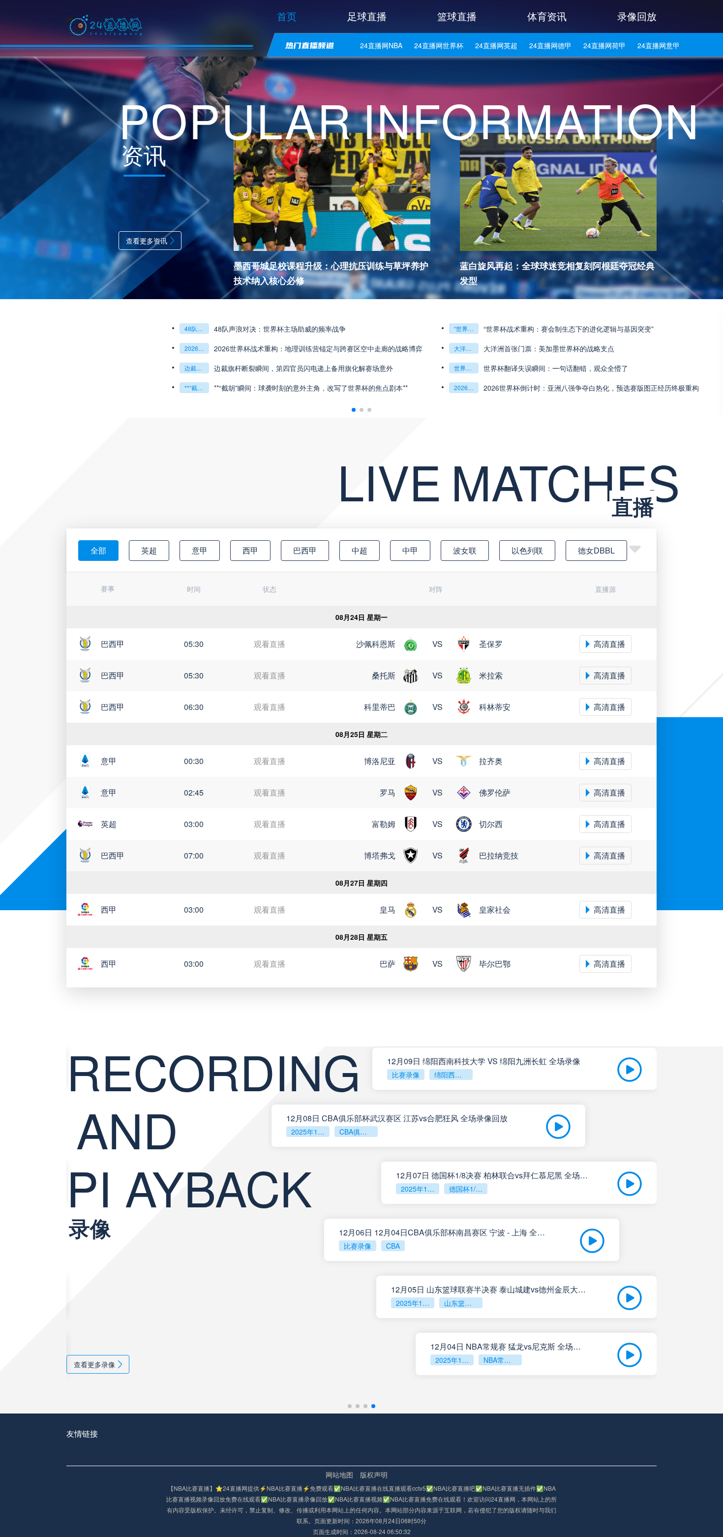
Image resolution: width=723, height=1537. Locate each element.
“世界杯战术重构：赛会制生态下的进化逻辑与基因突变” (466, 328)
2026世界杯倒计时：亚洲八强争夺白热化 (466, 387)
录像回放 (637, 16)
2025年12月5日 (310, 1132)
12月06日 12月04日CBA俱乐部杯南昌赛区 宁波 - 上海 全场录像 (444, 1232)
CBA (393, 1246)
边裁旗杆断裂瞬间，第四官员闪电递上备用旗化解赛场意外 (303, 368)
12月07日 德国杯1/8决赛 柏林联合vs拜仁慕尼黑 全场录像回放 (492, 1175)
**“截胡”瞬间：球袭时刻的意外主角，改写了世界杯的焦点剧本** (311, 388)
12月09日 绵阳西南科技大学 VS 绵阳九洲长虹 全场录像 (483, 1061)
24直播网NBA (381, 45)
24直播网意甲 (658, 45)
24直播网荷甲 (604, 45)
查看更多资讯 (146, 241)
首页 (287, 16)
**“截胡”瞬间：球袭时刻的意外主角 (196, 387)
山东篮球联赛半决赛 (463, 1303)
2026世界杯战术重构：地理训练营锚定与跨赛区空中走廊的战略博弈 (196, 348)
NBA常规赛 (500, 1360)
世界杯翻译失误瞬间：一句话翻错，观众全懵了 (555, 368)
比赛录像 (406, 1074)
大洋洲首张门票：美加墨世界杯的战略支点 (466, 348)
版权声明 (374, 1474)
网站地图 (339, 1474)
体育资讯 (547, 16)
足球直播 (367, 16)
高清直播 (609, 643)
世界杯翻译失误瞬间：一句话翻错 (466, 368)
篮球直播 (457, 16)
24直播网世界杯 (438, 45)
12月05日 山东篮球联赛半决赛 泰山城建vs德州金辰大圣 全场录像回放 (489, 1289)
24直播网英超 (496, 45)
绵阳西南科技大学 (453, 1074)
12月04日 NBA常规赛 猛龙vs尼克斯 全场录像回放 (509, 1347)
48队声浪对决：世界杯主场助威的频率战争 (196, 328)
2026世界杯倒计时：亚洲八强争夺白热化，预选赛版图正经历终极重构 (591, 388)
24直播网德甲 (550, 45)
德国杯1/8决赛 (468, 1189)
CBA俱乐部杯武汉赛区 (358, 1132)
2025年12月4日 (420, 1189)
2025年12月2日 (415, 1303)
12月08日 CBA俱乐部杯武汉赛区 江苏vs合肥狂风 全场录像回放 (397, 1118)
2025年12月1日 (454, 1360)
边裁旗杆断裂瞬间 (196, 368)
